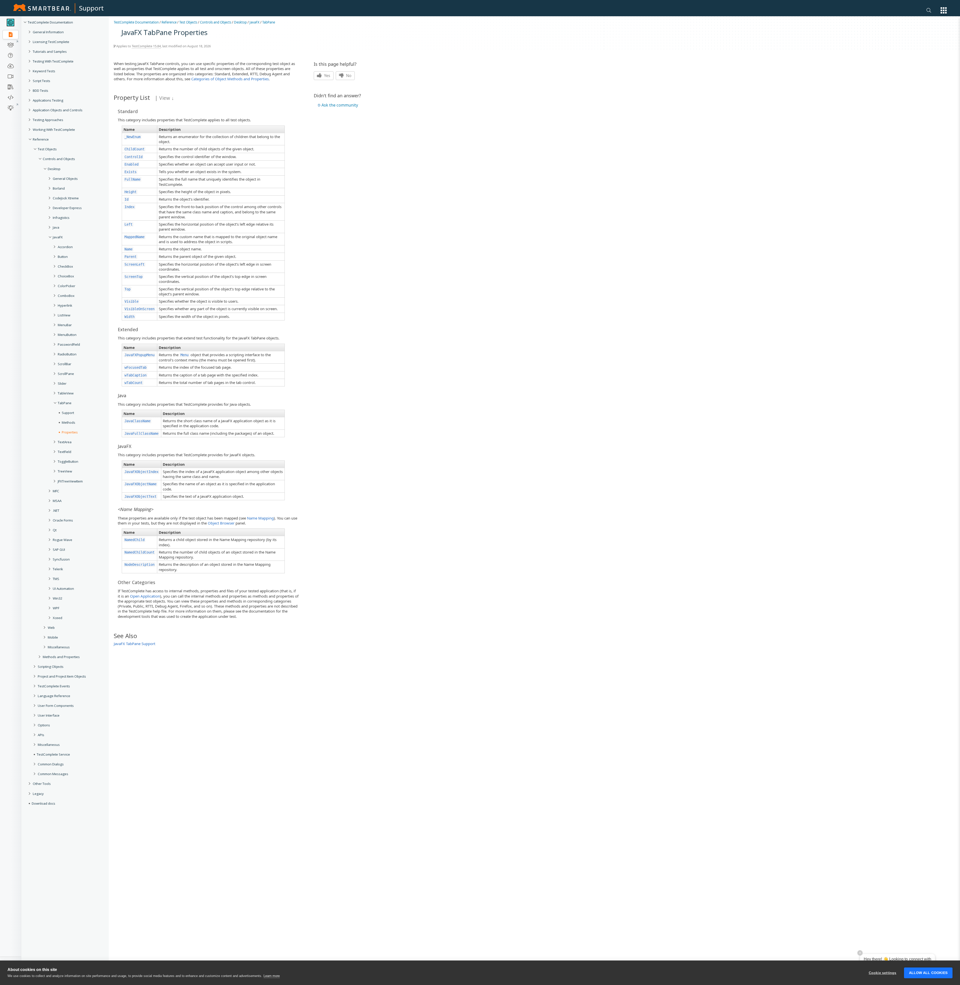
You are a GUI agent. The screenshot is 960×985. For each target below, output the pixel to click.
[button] (943, 10)
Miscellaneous (59, 647)
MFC (56, 491)
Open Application (145, 596)
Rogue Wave (62, 540)
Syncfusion (61, 559)
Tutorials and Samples (50, 51)
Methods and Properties (61, 657)
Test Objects (47, 149)
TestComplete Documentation (50, 22)
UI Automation (63, 588)
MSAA (57, 501)
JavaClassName (137, 421)
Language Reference (54, 696)
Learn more (272, 976)
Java (56, 227)
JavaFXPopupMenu (139, 355)
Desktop (54, 169)
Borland (59, 188)
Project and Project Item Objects (62, 676)
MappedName (134, 237)
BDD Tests (40, 90)
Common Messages (53, 774)
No (348, 75)
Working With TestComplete (54, 129)
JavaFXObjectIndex (141, 472)
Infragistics (61, 217)
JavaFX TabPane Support (134, 643)
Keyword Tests (44, 71)
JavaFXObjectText (140, 497)
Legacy (38, 793)
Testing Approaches (48, 120)
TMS (56, 579)
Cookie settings (882, 973)
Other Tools (42, 783)
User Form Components (56, 705)
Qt (54, 530)
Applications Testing (48, 100)
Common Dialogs (51, 764)
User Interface (49, 715)
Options (44, 725)
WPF (56, 608)
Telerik (58, 569)
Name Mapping (260, 518)
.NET (56, 510)
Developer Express (67, 208)
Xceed (57, 618)
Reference (41, 139)
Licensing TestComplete (51, 42)
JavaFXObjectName (140, 484)
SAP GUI (59, 549)
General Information (48, 32)
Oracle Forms (63, 520)
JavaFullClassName (141, 433)
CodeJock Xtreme (66, 198)
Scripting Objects (51, 666)
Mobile (53, 637)
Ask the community (340, 105)
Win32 (57, 598)
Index (129, 207)
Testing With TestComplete (53, 61)
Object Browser (221, 523)
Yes (326, 75)
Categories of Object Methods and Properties (230, 78)
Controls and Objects (59, 159)
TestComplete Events (54, 686)
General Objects (65, 178)
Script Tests (41, 81)
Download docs (43, 803)
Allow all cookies (928, 973)
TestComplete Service (53, 754)
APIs (41, 735)
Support (91, 8)
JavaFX (58, 237)
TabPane (268, 22)
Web (51, 627)
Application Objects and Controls (57, 110)
